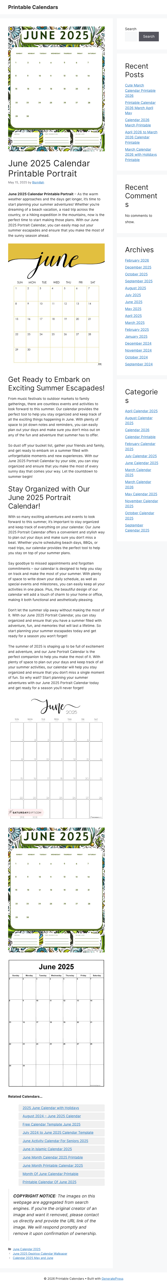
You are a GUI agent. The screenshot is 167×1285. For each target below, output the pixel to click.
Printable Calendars (33, 7)
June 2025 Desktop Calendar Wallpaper (40, 1253)
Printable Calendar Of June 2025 (49, 1182)
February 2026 (137, 260)
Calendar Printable (140, 437)
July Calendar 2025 (141, 456)
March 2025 (135, 323)
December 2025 (138, 267)
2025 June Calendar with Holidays (51, 1108)
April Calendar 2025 (141, 411)
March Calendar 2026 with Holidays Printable (141, 154)
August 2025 (135, 288)
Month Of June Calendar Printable (50, 1174)
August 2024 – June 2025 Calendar (52, 1116)
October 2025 (136, 274)
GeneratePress (112, 1279)
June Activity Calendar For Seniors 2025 (55, 1141)
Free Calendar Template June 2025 (51, 1124)
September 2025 (139, 281)
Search (130, 29)
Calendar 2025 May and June (33, 1258)
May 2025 (133, 309)
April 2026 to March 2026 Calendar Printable (141, 137)
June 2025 (133, 302)
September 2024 (139, 364)
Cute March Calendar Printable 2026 (140, 90)
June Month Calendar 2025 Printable (53, 1157)
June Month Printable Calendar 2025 (53, 1165)
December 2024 (138, 343)
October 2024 (136, 357)
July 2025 (133, 295)
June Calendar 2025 (27, 1249)
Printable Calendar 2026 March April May (140, 108)
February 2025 (137, 330)
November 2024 (138, 350)
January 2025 (136, 336)
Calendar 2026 (137, 430)
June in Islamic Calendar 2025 (47, 1149)
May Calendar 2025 (141, 494)
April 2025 (133, 316)
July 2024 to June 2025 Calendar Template (58, 1132)
